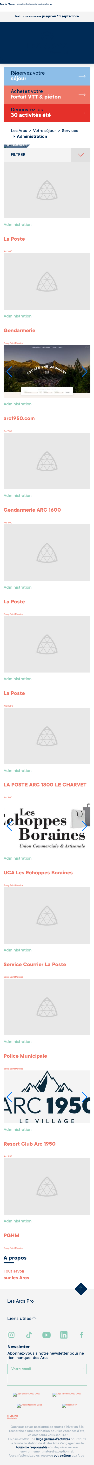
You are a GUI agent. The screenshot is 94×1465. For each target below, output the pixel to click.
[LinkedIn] (64, 1335)
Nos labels (12, 1419)
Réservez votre (28, 76)
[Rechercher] (1, 57)
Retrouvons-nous (47, 17)
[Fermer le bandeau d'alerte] (1, 10)
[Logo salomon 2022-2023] (67, 1395)
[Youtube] (47, 1335)
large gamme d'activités (53, 1439)
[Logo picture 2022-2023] (26, 1395)
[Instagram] (12, 1335)
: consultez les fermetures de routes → (26, 4)
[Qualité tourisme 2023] (29, 1406)
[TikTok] (30, 1335)
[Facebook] (82, 1335)
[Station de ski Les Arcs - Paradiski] (47, 41)
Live (2, 60)
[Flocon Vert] (69, 1406)
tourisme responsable (31, 1447)
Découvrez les (31, 113)
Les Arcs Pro (20, 1301)
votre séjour (62, 1456)
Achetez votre (36, 94)
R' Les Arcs (12, 1416)
